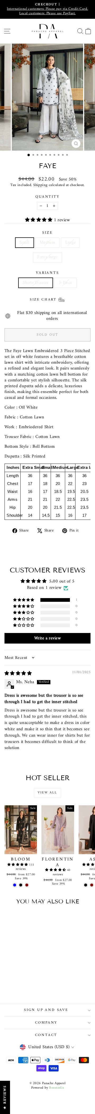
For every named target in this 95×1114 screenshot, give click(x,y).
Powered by (47, 1088)
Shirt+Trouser (36, 283)
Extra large (47, 257)
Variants (47, 273)
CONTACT (46, 1035)
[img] (18, 674)
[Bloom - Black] (21, 885)
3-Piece (65, 283)
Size (47, 232)
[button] (39, 220)
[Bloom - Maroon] (27, 885)
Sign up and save (46, 1010)
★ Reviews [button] (5, 1097)
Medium (47, 243)
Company (46, 1022)
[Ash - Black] (86, 885)
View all (47, 793)
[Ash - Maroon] (92, 885)
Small (25, 243)
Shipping (40, 185)
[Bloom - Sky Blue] (15, 885)
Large (70, 243)
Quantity (47, 197)
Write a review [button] (47, 638)
